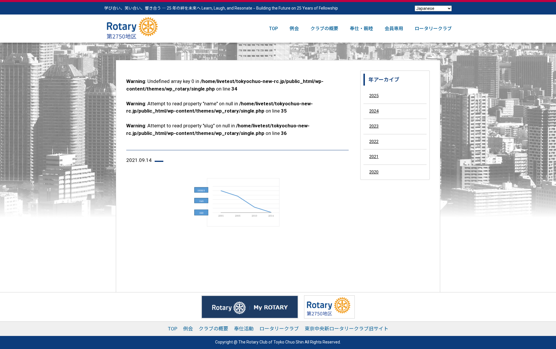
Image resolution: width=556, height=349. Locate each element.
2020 (373, 171)
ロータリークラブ (433, 28)
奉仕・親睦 (361, 28)
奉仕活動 (244, 329)
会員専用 (394, 28)
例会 (294, 28)
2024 (373, 110)
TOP (273, 28)
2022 (373, 141)
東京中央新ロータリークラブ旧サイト (346, 329)
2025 (373, 95)
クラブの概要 (324, 28)
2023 (373, 126)
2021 (373, 156)
